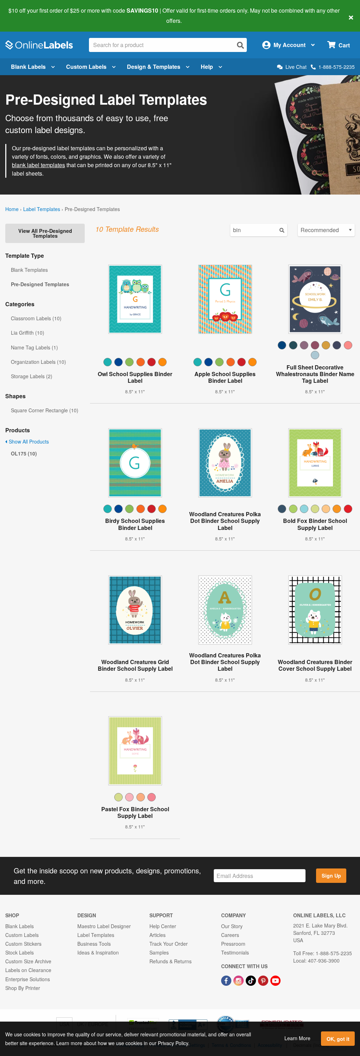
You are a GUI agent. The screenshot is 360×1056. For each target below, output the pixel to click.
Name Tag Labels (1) (34, 347)
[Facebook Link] (227, 979)
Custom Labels (86, 67)
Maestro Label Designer (104, 926)
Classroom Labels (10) (36, 318)
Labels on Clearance (28, 969)
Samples (159, 952)
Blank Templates (29, 269)
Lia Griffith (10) (27, 332)
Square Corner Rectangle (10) (44, 410)
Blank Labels (28, 67)
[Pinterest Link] (264, 979)
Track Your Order (168, 943)
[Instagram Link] (239, 979)
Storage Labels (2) (31, 376)
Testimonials (235, 952)
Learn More (297, 1038)
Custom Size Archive (28, 961)
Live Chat (296, 67)
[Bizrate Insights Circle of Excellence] (247, 1016)
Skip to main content (25, 15)
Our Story (232, 926)
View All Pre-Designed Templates (45, 233)
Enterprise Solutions (27, 979)
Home (12, 208)
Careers (230, 934)
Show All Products (28, 441)
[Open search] (240, 45)
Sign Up (331, 875)
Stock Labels (19, 952)
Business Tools (94, 943)
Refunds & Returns (170, 961)
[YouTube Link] (275, 979)
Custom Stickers (23, 943)
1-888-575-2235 (337, 66)
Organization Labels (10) (38, 361)
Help (207, 67)
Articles (157, 934)
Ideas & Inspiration (98, 952)
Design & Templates (153, 67)
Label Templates (41, 208)
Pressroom (233, 943)
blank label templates (38, 165)
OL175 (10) (24, 453)
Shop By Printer (22, 987)
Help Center (162, 926)
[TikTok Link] (251, 979)
